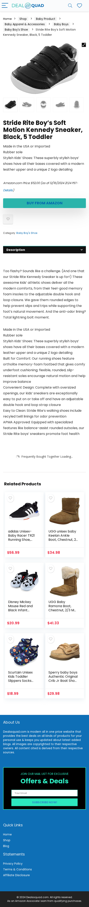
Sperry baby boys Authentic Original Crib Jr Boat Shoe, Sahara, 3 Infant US (63, 680)
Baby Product (45, 19)
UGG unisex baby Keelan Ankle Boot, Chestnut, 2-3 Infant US (63, 537)
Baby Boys (61, 24)
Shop (23, 19)
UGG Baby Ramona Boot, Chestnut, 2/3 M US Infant (61, 608)
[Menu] (5, 5)
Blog (6, 846)
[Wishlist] (79, 5)
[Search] (70, 5)
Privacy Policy (13, 864)
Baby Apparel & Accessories (25, 24)
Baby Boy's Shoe (16, 30)
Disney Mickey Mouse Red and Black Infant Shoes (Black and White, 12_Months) (22, 612)
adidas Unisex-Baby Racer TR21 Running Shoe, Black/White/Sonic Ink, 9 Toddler (22, 539)
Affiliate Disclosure (16, 875)
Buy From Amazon (45, 203)
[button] (84, 45)
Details (8, 190)
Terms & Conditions (17, 869)
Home (7, 19)
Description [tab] (15, 250)
